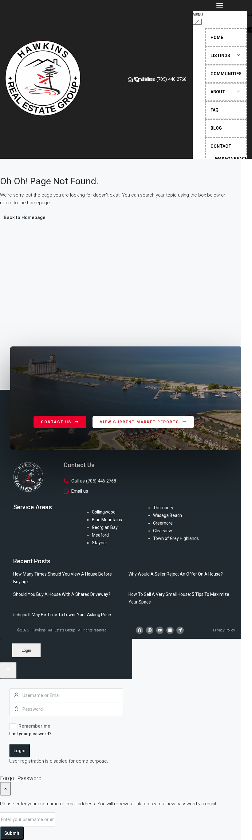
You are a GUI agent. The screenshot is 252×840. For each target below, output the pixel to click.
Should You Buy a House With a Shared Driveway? (61, 594)
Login (20, 750)
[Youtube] (159, 630)
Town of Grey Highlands (176, 538)
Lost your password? (30, 733)
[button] (220, 5)
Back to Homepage (24, 217)
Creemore (163, 523)
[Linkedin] (170, 630)
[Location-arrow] (180, 630)
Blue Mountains (107, 519)
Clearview (162, 530)
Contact (221, 146)
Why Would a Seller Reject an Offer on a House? (175, 574)
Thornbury (163, 507)
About (218, 91)
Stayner (99, 542)
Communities (226, 73)
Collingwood (104, 512)
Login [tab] (26, 650)
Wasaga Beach (167, 515)
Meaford (100, 535)
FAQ (215, 109)
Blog (216, 128)
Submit (11, 833)
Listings (220, 55)
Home (217, 37)
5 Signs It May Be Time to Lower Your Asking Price (62, 614)
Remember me (34, 726)
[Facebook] (139, 630)
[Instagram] (149, 630)
